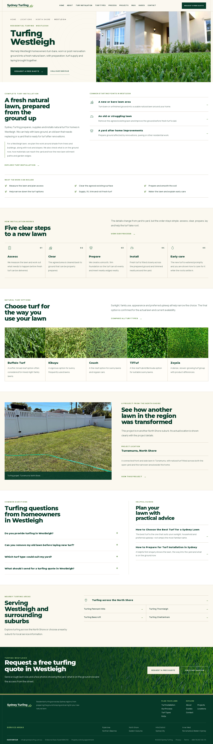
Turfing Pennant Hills (113, 608)
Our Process (166, 709)
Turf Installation (84, 5)
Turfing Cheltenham (178, 617)
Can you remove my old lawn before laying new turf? (61, 545)
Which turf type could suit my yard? (61, 557)
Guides (142, 5)
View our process (123, 233)
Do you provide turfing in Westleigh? (61, 533)
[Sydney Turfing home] (20, 5)
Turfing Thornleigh (178, 608)
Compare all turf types (126, 318)
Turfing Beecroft (113, 617)
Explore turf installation (22, 165)
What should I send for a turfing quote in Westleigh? (61, 568)
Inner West (186, 727)
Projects (123, 5)
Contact (152, 5)
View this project (133, 476)
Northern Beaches (109, 731)
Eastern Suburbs (135, 731)
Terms (186, 740)
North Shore (43, 19)
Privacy (178, 740)
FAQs (133, 5)
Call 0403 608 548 (59, 71)
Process (112, 5)
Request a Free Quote (194, 6)
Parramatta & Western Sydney (194, 731)
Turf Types (100, 5)
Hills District (160, 727)
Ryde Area (106, 727)
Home (61, 5)
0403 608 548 (12, 740)
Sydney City (160, 731)
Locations (26, 19)
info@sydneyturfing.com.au (31, 740)
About (70, 5)
